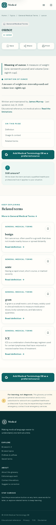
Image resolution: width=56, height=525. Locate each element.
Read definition (14, 247)
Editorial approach (10, 476)
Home (4, 15)
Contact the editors (10, 480)
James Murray (36, 101)
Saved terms (7, 459)
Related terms (11, 141)
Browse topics (8, 451)
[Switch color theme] (51, 5)
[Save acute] (48, 261)
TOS (33, 520)
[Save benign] (48, 229)
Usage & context (13, 135)
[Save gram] (48, 294)
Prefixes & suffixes (9, 455)
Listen (9, 35)
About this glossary (10, 472)
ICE (7, 338)
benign (9, 234)
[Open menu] (43, 5)
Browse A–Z (7, 447)
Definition (9, 129)
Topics (12, 15)
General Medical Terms (28, 15)
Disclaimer (42, 520)
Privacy (26, 520)
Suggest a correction (10, 484)
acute (8, 267)
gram (8, 300)
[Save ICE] (48, 333)
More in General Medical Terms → (19, 216)
